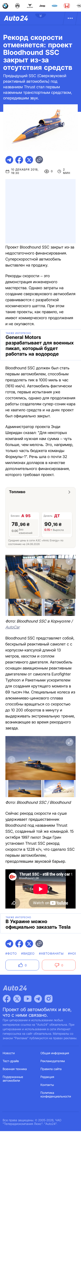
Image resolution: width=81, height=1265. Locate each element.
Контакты (47, 1085)
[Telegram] (38, 999)
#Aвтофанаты (51, 953)
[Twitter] (17, 999)
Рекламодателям (53, 1061)
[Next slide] (69, 578)
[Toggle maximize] (69, 561)
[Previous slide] (11, 578)
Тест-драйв (11, 1061)
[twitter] (29, 160)
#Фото (11, 953)
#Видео (28, 953)
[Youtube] (28, 999)
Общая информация (55, 1053)
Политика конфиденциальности (56, 1094)
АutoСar (12, 627)
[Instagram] (48, 999)
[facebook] (19, 160)
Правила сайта (51, 1069)
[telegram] (9, 160)
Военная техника (15, 1069)
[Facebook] (7, 999)
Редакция (47, 1077)
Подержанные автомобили (13, 1078)
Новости (9, 1053)
